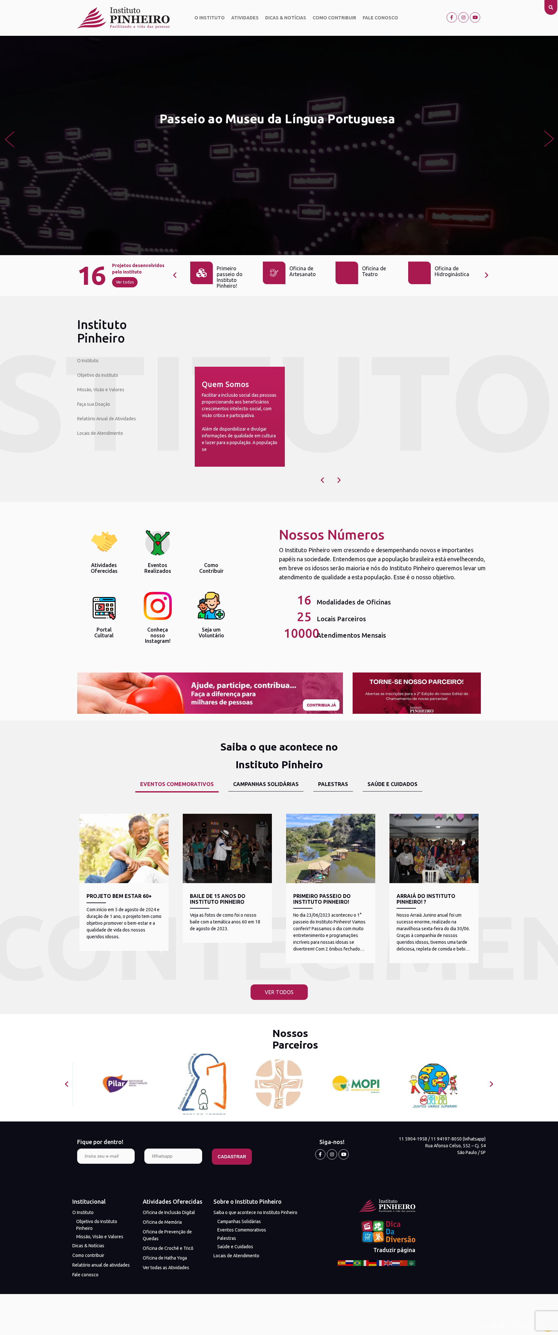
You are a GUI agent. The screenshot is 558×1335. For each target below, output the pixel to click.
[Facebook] (452, 17)
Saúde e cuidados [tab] (392, 784)
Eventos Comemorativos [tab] (177, 784)
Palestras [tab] (333, 784)
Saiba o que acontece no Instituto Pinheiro (255, 1212)
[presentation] (9, 139)
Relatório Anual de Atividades (106, 418)
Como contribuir (334, 17)
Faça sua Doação (93, 404)
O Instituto (209, 17)
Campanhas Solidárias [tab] (266, 784)
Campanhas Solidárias (239, 1221)
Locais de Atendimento (100, 433)
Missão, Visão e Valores (100, 389)
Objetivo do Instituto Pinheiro (96, 1225)
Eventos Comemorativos (241, 1229)
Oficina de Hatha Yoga (165, 1257)
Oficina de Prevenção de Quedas (167, 1235)
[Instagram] (463, 17)
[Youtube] (475, 17)
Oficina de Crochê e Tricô (168, 1248)
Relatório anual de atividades (101, 1265)
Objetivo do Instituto (97, 375)
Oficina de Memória (162, 1222)
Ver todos (125, 282)
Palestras (226, 1238)
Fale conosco (380, 17)
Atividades (245, 17)
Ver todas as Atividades (166, 1267)
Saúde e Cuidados (235, 1246)
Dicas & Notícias (285, 17)
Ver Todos (279, 992)
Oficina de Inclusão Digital (169, 1212)
